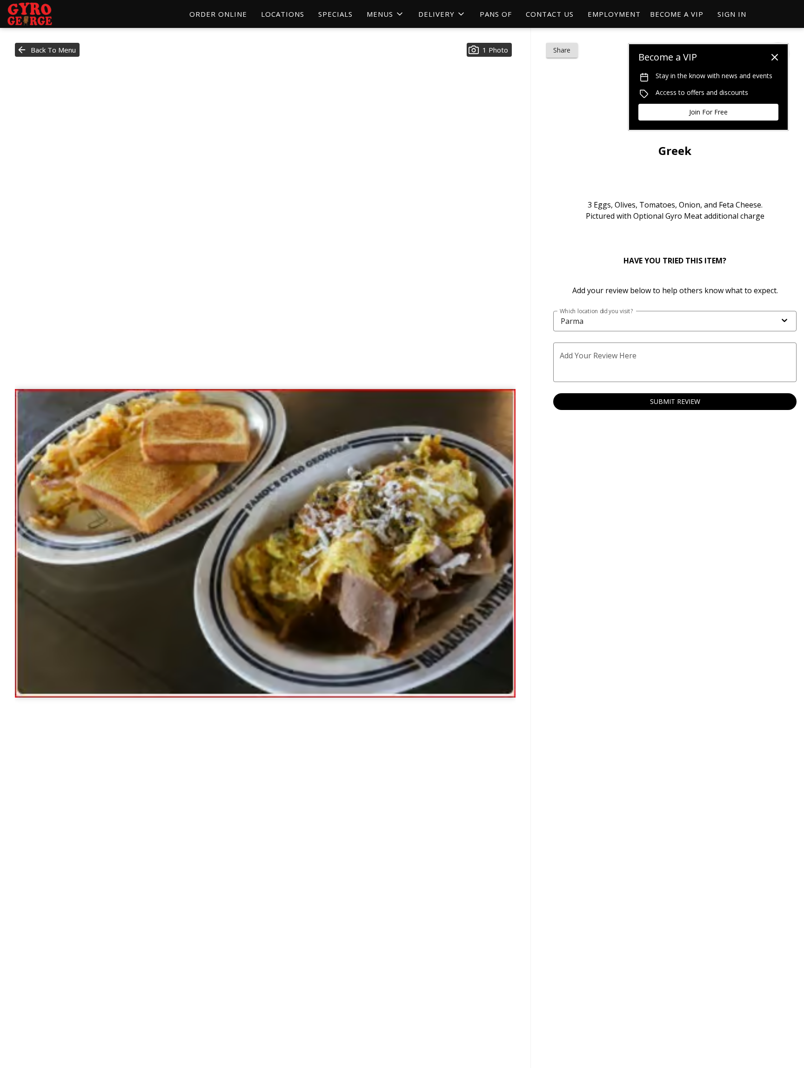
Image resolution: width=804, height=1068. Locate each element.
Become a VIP (677, 14)
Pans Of (496, 14)
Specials (335, 14)
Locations (282, 14)
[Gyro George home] (49, 14)
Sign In (731, 14)
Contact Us (550, 14)
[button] (385, 14)
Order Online (218, 14)
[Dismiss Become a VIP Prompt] (774, 57)
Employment (614, 14)
